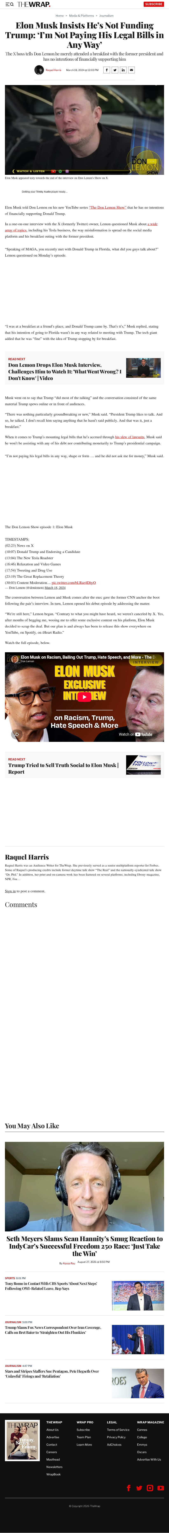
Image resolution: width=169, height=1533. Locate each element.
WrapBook (53, 1474)
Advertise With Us (149, 1459)
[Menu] (9, 4)
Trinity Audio (43, 191)
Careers (51, 1452)
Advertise (52, 1437)
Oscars (142, 1452)
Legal (112, 1422)
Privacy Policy (116, 1437)
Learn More (84, 1444)
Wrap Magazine (150, 1422)
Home (60, 15)
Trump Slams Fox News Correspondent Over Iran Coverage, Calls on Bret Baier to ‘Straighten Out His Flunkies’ (53, 1330)
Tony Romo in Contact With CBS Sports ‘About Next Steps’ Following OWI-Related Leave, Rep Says (51, 1286)
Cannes (142, 1429)
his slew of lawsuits (129, 436)
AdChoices (114, 1444)
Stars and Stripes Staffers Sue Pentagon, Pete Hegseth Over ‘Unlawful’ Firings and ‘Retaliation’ (52, 1374)
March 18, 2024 (55, 587)
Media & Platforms (81, 15)
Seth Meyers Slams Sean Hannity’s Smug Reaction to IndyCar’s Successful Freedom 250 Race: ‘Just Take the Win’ (84, 1246)
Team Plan (84, 1437)
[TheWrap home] (33, 4)
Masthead (53, 1459)
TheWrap (54, 1422)
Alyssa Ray (69, 1263)
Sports (10, 1278)
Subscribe (153, 4)
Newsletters (54, 1467)
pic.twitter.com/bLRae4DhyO (74, 582)
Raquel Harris (53, 70)
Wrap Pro (85, 1422)
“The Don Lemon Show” (107, 207)
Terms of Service (118, 1429)
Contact (51, 1444)
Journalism (106, 15)
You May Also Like (32, 1125)
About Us (52, 1429)
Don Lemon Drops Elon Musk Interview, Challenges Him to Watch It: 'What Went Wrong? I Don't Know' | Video (65, 371)
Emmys (142, 1444)
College (142, 1437)
